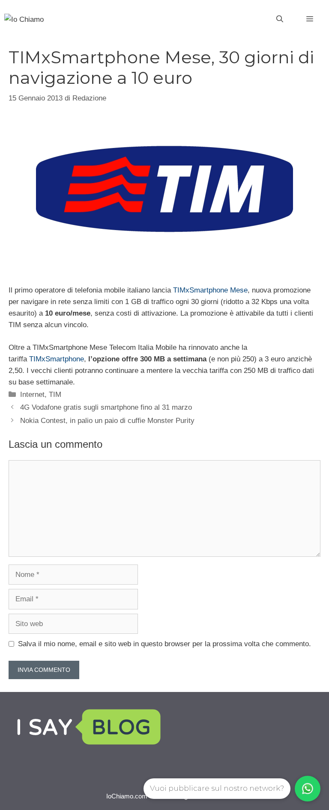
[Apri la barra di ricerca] (280, 19)
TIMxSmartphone (56, 359)
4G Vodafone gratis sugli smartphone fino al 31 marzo (106, 407)
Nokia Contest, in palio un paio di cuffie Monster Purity (107, 421)
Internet (32, 394)
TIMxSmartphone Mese (210, 290)
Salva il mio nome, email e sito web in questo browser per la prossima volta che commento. (164, 644)
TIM (55, 394)
